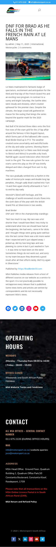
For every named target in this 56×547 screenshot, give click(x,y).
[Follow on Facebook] (13, 539)
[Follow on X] (19, 539)
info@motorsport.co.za (17, 450)
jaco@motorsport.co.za (17, 453)
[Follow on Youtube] (36, 539)
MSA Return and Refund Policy (21, 501)
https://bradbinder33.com (30, 268)
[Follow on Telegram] (42, 539)
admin (11, 44)
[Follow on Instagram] (31, 539)
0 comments (25, 47)
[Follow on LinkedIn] (25, 539)
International (37, 44)
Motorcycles (11, 47)
